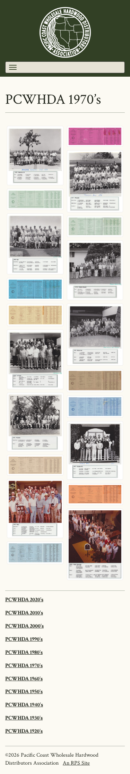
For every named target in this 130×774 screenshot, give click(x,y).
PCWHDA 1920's (24, 731)
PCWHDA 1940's (24, 704)
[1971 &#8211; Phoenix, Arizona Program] (35, 199)
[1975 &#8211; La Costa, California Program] (95, 380)
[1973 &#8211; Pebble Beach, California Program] (35, 289)
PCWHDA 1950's (24, 691)
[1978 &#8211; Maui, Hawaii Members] (35, 509)
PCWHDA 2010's (24, 612)
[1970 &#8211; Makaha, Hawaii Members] (35, 156)
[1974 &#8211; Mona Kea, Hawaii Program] (35, 315)
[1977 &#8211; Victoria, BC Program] (35, 465)
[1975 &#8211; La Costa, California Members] (35, 359)
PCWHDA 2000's (24, 626)
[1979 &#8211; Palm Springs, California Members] (95, 544)
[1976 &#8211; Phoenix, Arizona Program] (95, 406)
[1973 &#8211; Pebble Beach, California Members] (95, 270)
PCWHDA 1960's (24, 678)
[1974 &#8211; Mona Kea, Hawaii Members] (95, 334)
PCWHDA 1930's (24, 718)
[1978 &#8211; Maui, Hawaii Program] (95, 494)
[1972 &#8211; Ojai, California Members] (35, 244)
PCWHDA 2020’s (24, 599)
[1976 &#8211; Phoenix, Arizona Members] (35, 422)
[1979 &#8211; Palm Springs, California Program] (35, 552)
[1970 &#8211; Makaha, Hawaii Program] (95, 136)
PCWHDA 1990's (24, 639)
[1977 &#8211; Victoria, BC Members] (95, 450)
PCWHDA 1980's (24, 652)
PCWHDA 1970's (24, 665)
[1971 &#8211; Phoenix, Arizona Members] (95, 181)
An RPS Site (76, 763)
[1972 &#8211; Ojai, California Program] (95, 226)
